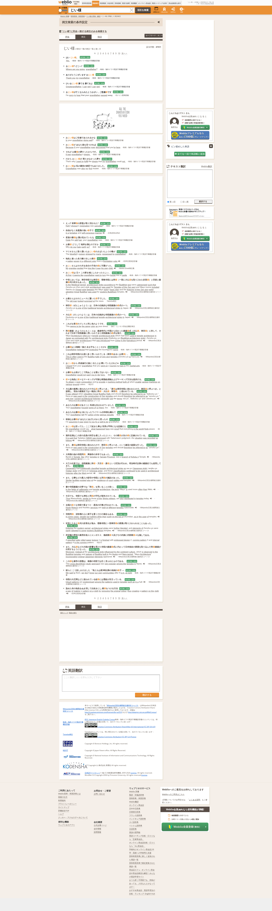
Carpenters (71, 468)
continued (130, 471)
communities (108, 573)
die (98, 375)
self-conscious (88, 233)
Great (76, 292)
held (104, 507)
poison (82, 254)
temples (114, 357)
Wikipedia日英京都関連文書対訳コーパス (73, 710)
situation (139, 438)
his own (104, 268)
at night (128, 573)
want (88, 375)
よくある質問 (194, 799)
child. (111, 268)
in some (82, 530)
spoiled (80, 268)
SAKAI (89, 438)
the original (115, 591)
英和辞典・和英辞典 (78, 16)
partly (68, 530)
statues (89, 554)
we (82, 573)
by (94, 254)
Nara (124, 554)
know (92, 573)
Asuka (115, 554)
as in (136, 516)
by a (97, 422)
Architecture (76, 336)
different (112, 507)
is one (78, 308)
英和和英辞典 (86, 3)
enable (138, 382)
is (126, 489)
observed (148, 552)
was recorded (149, 438)
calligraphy (84, 489)
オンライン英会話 (144, 3)
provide (102, 382)
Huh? (68, 226)
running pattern (139, 540)
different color (90, 261)
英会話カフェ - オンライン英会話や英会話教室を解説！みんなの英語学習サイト (142, 873)
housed (84, 407)
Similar (69, 480)
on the (151, 591)
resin (78, 382)
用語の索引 (73, 613)
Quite (68, 240)
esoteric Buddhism (108, 292)
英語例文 (96, 3)
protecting (93, 349)
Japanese (89, 556)
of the (124, 287)
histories (96, 398)
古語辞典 (133, 829)
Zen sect (131, 287)
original (81, 556)
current (77, 398)
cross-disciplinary (78, 564)
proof (116, 429)
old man (73, 301)
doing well (87, 140)
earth (83, 247)
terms (119, 398)
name (115, 349)
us (97, 407)
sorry (71, 95)
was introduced (103, 340)
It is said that (71, 438)
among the (121, 564)
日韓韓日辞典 (134, 812)
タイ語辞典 (133, 822)
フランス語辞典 (135, 815)
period (83, 285)
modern (80, 528)
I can (84, 86)
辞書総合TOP (63, 810)
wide (78, 540)
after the (77, 473)
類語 (100, 36)
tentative (73, 233)
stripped (89, 254)
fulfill (86, 161)
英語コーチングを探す (159, 3)
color (115, 261)
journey (113, 366)
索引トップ (64, 613)
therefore (126, 394)
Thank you (70, 78)
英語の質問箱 (134, 832)
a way (68, 591)
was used (106, 287)
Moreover (70, 552)
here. (103, 375)
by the (117, 552)
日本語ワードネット (92, 773)
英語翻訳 (134, 3)
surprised (88, 301)
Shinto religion (109, 498)
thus (129, 591)
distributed (129, 498)
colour (123, 591)
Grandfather (71, 168)
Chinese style (96, 471)
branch (125, 457)
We (67, 573)
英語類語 (103, 3)
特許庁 (65, 750)
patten (70, 261)
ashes (91, 415)
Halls (108, 394)
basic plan (114, 289)
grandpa (72, 268)
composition (86, 382)
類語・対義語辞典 (136, 795)
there (101, 407)
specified (71, 540)
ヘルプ (61, 814)
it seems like (78, 275)
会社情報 (97, 828)
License (134, 773)
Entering (69, 528)
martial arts (135, 366)
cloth (96, 591)
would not (81, 375)
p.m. (123, 573)
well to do (104, 422)
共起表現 (110, 3)
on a (92, 591)
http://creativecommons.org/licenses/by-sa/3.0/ (103, 712)
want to (98, 275)
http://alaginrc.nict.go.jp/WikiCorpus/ (142, 712)
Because (70, 147)
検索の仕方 (62, 797)
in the (123, 340)
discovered (101, 147)
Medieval (75, 285)
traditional (92, 308)
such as (131, 582)
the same (86, 326)
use (111, 398)
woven (76, 261)
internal (156, 540)
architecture (95, 287)
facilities (75, 480)
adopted (75, 530)
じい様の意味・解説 (93, 16)
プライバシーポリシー (67, 804)
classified (95, 468)
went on (104, 366)
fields (73, 489)
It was (68, 154)
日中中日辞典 (134, 808)
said (71, 573)
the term (115, 489)
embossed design (122, 540)
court (111, 480)
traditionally (85, 468)
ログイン (173, 12)
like (82, 457)
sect (129, 285)
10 (119, 53)
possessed (107, 254)
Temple (77, 457)
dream (95, 161)
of (101, 357)
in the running (80, 542)
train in (123, 366)
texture (95, 540)
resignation (85, 226)
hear (78, 95)
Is (66, 140)
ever (93, 147)
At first (68, 275)
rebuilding (88, 394)
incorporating (71, 556)
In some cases (72, 516)
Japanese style (140, 468)
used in (133, 336)
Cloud (68, 582)
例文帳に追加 (85, 57)
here (118, 147)
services (94, 507)
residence (101, 480)
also (83, 168)
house (113, 275)
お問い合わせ (99, 794)
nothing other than (98, 516)
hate (79, 247)
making (77, 591)
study (88, 564)
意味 (67, 36)
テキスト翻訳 (178, 166)
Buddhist (123, 285)
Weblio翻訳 (206, 166)
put (88, 516)
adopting (70, 292)
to (75, 95)
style (84, 289)
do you (73, 247)
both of (126, 382)
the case (142, 516)
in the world (138, 429)
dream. (87, 154)
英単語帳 (118, 3)
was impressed (99, 438)
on (159, 382)
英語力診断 (126, 3)
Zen (103, 396)
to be (138, 471)
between (90, 289)
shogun (74, 226)
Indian (69, 471)
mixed (78, 289)
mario (98, 254)
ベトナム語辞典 (135, 825)
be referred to (136, 394)
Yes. (68, 60)
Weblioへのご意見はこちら (173, 794)
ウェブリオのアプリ (66, 825)
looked (81, 301)
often (74, 357)
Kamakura (131, 340)
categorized (142, 285)
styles (101, 285)
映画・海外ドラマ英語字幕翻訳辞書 (73, 723)
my (77, 78)
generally (105, 398)
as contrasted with (80, 338)
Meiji (84, 473)
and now (69, 398)
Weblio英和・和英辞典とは (69, 793)
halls (97, 357)
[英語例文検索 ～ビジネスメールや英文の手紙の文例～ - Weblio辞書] (65, 2)
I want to (80, 161)
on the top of (118, 516)
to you (92, 422)
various (145, 382)
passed (104, 95)
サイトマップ (63, 807)
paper (88, 540)
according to (109, 285)
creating (135, 591)
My (67, 268)
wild (76, 240)
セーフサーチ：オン (153, 35)
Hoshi (68, 507)
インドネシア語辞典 (137, 818)
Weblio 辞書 (64, 16)
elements (137, 528)
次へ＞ (125, 53)
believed (81, 349)
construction (93, 396)
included (155, 287)
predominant (88, 582)
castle (124, 275)
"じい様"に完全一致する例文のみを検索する (84, 31)
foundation (108, 261)
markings (153, 382)
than (145, 489)
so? (88, 247)
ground (76, 384)
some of (92, 407)
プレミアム (164, 12)
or (130, 357)
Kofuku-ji (135, 457)
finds (146, 429)
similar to (87, 498)
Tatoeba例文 (68, 734)
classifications (119, 471)
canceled (98, 226)
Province (111, 457)
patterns (75, 582)
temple (100, 308)
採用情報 (97, 832)
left (82, 415)
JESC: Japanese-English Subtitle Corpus (100, 719)
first (90, 168)
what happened (98, 429)
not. (124, 161)
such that (152, 285)
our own (98, 573)
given (86, 422)
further (117, 528)
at (94, 301)
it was (98, 268)
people (83, 516)
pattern (69, 542)
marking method (115, 382)
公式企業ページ (100, 825)
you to (94, 375)
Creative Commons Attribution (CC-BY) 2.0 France (116, 737)
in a (67, 233)
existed (83, 480)
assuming (73, 422)
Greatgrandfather (73, 86)
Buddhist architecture (130, 338)
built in (105, 554)
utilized (75, 394)
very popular (110, 564)
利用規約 (62, 800)
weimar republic (107, 415)
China (117, 340)
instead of (79, 552)
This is (69, 357)
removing (106, 591)
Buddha (83, 292)
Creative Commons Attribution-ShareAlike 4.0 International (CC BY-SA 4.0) (126, 727)
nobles (117, 480)
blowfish (73, 254)
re (115, 147)
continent (124, 552)
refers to (86, 336)
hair (80, 240)
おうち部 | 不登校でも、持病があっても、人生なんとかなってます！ (142, 883)
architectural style (107, 336)
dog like (91, 268)
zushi (109, 516)
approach (96, 564)
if (74, 147)
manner (98, 233)
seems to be (75, 326)
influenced (109, 552)
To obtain (70, 382)
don (86, 573)
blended (124, 528)
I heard (69, 366)
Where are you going (75, 69)
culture (132, 552)
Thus (68, 498)
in (121, 308)
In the (68, 285)
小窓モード (156, 12)
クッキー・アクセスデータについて (73, 817)
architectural (92, 285)
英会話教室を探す (175, 3)
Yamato (103, 457)
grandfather (91, 69)
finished (105, 540)
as (97, 326)
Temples (117, 287)
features (130, 289)
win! (89, 86)
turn (104, 275)
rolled (83, 540)
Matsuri (74, 507)
